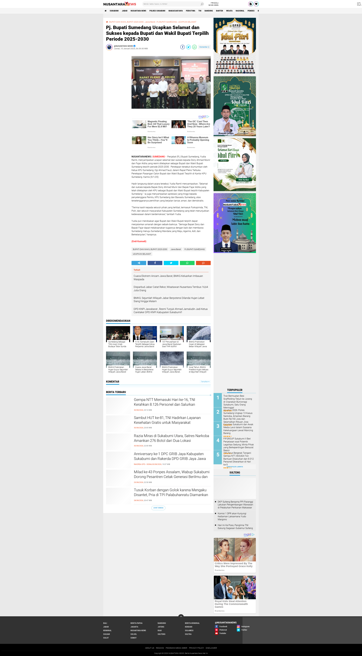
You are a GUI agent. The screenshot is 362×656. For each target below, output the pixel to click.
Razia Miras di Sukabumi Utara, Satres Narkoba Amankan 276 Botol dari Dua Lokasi (171, 438)
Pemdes (251, 11)
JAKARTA (134, 627)
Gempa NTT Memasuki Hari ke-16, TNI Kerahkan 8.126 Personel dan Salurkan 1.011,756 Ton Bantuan (164, 404)
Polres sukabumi (157, 11)
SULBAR (106, 634)
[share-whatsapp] (194, 47)
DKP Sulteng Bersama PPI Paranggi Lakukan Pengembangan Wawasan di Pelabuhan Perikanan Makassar (235, 504)
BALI (105, 623)
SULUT (106, 638)
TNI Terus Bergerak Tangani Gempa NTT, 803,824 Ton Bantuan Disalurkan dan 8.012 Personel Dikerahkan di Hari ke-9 (238, 459)
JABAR (124, 11)
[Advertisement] (117, 95)
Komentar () (204, 47)
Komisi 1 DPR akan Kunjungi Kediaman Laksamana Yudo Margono (232, 516)
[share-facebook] (182, 47)
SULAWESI (189, 630)
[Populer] (256, 4)
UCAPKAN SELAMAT (187, 22)
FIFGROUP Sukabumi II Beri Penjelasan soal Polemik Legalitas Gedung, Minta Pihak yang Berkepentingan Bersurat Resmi (238, 444)
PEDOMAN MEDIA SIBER (176, 648)
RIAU (160, 630)
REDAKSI (160, 648)
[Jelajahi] (358, 3)
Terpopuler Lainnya (235, 467)
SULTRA (188, 634)
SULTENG (161, 634)
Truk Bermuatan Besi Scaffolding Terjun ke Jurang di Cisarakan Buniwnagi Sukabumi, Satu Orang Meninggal (237, 402)
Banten (219, 11)
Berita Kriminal (192, 623)
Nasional (240, 11)
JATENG (161, 627)
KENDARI (188, 627)
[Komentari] (203, 263)
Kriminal (107, 630)
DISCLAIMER (211, 648)
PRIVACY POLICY (196, 648)
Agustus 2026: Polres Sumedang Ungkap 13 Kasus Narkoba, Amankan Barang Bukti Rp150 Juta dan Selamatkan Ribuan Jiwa (237, 416)
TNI (199, 11)
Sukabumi (114, 11)
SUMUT (134, 638)
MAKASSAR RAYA (176, 11)
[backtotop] (181, 617)
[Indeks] (250, 4)
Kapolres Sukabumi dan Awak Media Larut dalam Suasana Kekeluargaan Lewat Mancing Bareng (238, 429)
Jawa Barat (150, 22)
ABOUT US (149, 648)
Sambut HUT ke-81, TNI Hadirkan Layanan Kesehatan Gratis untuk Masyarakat (167, 420)
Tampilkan (204, 382)
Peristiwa (190, 11)
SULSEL (134, 634)
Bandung (209, 11)
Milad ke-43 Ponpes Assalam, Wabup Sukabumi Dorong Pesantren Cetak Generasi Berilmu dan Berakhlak (172, 477)
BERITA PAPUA (136, 623)
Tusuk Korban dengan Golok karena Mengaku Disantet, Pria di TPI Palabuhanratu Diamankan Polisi (171, 495)
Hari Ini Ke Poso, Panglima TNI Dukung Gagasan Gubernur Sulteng (235, 527)
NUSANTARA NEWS (138, 11)
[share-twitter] (188, 47)
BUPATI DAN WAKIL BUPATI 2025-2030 (126, 22)
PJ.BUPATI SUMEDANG (167, 22)
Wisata (229, 11)
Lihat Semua (158, 508)
